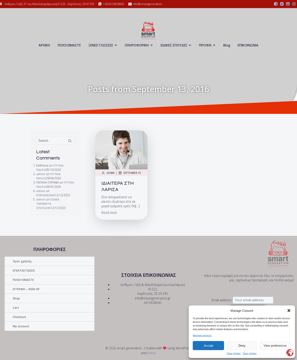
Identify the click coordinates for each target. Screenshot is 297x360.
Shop (16, 298)
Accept (208, 345)
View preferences (275, 345)
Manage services (202, 335)
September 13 (132, 172)
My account (21, 326)
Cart (16, 308)
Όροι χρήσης (234, 353)
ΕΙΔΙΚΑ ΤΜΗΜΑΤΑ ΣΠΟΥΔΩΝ (47, 203)
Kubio (151, 353)
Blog (226, 45)
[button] (289, 311)
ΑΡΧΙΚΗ (44, 45)
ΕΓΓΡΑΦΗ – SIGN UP (26, 289)
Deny (241, 345)
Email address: (222, 300)
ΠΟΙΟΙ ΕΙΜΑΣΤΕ (69, 45)
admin (40, 174)
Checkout (19, 317)
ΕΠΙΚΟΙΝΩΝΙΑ (248, 45)
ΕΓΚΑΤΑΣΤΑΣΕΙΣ (24, 270)
